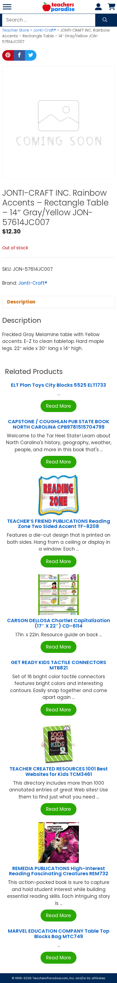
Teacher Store (15, 30)
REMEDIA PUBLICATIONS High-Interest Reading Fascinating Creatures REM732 (58, 871)
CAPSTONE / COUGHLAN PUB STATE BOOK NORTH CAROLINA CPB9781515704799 (58, 424)
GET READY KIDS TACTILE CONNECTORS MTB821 (58, 665)
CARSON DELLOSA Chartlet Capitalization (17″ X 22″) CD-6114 (58, 623)
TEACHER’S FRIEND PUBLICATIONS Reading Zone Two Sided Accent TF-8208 (58, 524)
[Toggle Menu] (7, 6)
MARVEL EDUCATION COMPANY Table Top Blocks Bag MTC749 (58, 933)
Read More (58, 406)
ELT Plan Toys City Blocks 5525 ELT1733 (58, 385)
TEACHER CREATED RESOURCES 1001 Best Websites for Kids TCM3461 (59, 771)
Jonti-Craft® (44, 30)
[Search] (105, 20)
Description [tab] (21, 302)
